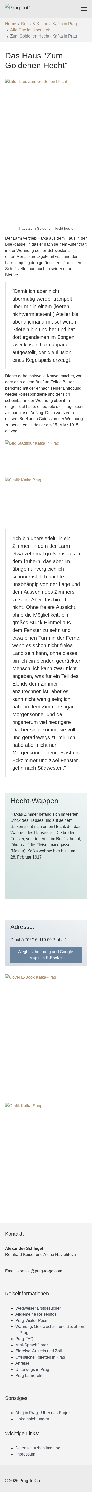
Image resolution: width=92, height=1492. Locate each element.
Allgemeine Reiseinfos (35, 1314)
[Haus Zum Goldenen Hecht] (46, 151)
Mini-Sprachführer (31, 1345)
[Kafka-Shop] (46, 1161)
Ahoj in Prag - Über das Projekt (43, 1413)
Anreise (22, 1363)
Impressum (25, 1454)
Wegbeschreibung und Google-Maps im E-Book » (46, 955)
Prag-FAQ (24, 1339)
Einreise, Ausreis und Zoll (38, 1351)
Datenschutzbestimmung (37, 1448)
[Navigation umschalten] (84, 9)
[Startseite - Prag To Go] (17, 9)
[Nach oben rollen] (84, 1484)
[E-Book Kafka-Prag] (46, 1032)
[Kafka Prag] (46, 497)
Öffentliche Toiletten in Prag (40, 1357)
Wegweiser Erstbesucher (38, 1308)
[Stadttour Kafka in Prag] (46, 456)
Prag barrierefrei (30, 1375)
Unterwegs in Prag (32, 1369)
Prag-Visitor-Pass (31, 1320)
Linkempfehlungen (32, 1419)
